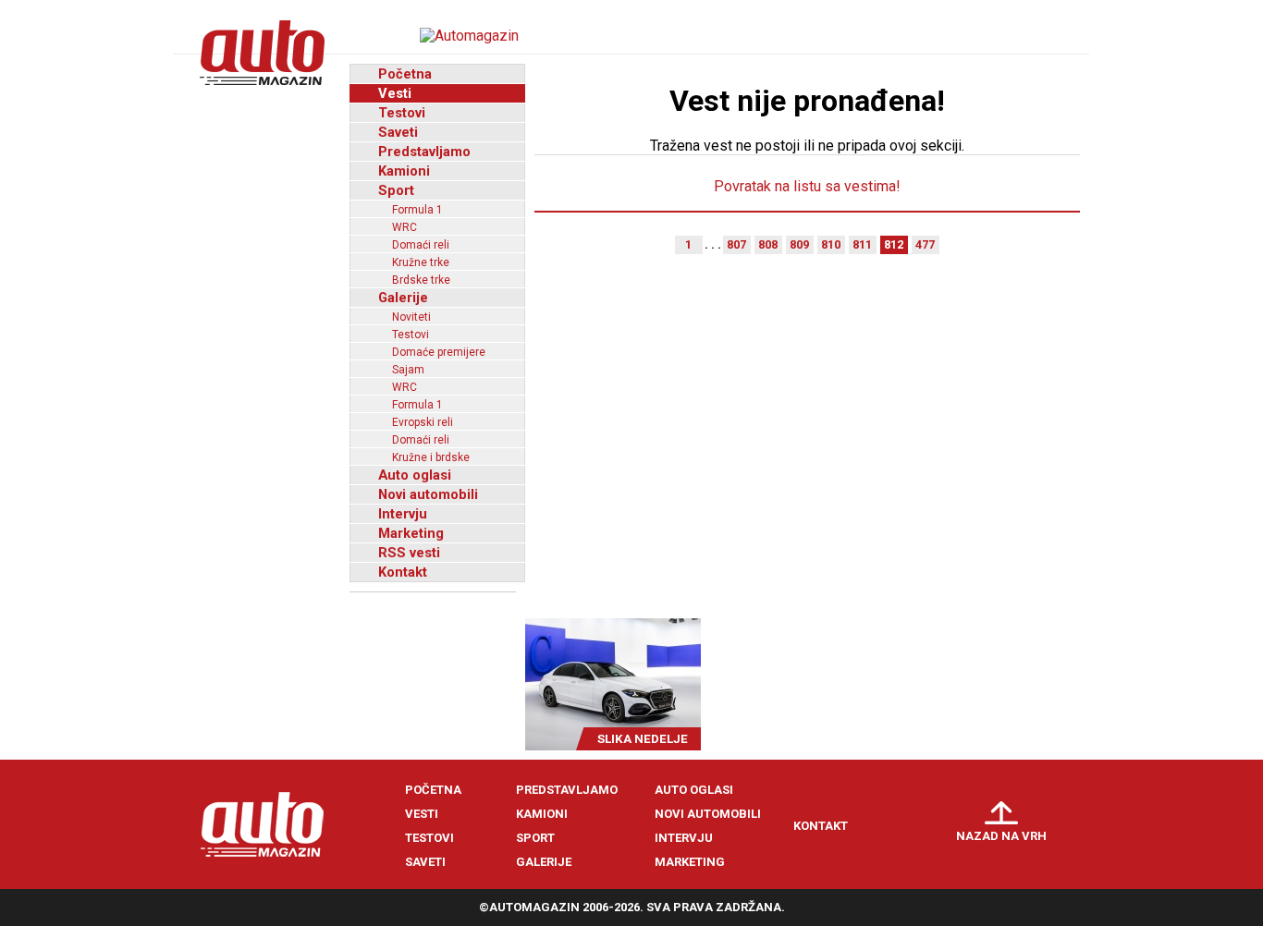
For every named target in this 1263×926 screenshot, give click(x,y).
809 (799, 244)
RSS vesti (409, 552)
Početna (405, 74)
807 (736, 244)
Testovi (401, 112)
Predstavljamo (424, 151)
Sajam (408, 369)
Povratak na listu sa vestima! (807, 186)
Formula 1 (417, 209)
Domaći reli (420, 244)
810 (830, 244)
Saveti (398, 132)
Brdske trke (421, 280)
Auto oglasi (414, 475)
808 (768, 244)
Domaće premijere (438, 352)
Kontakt (402, 572)
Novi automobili (428, 494)
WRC (404, 227)
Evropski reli (422, 422)
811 (862, 244)
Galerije (403, 297)
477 (925, 244)
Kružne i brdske (431, 457)
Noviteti (411, 317)
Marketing (411, 533)
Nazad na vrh (1001, 836)
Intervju (402, 514)
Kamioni (404, 171)
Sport (396, 190)
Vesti (394, 93)
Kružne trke (420, 262)
